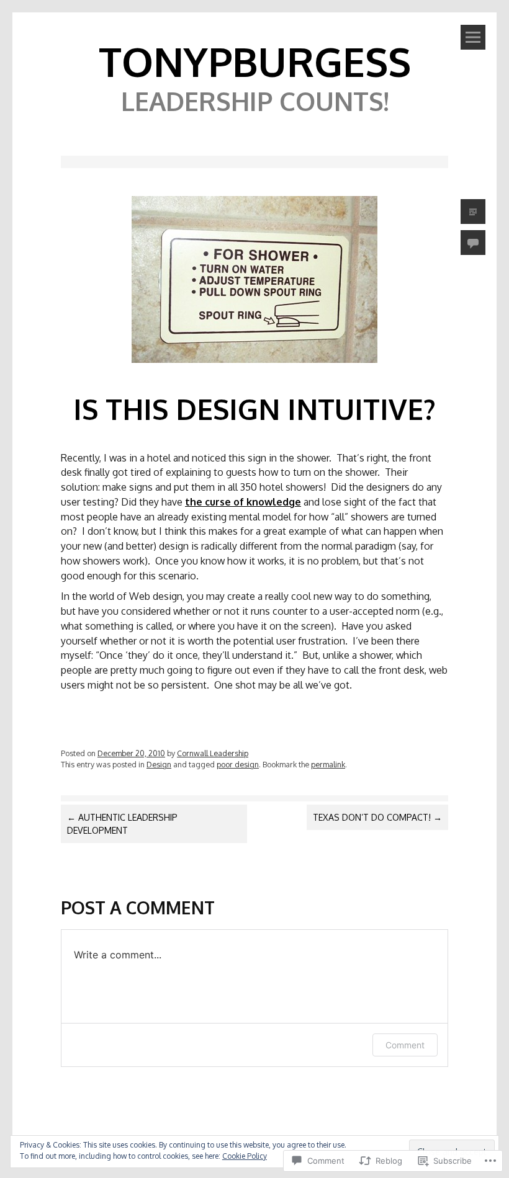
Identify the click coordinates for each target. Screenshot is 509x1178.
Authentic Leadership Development (122, 824)
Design (158, 764)
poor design (238, 764)
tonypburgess (255, 61)
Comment (405, 1045)
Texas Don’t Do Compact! (377, 817)
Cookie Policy (244, 1156)
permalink (328, 764)
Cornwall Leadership (212, 753)
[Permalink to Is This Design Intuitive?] (254, 365)
